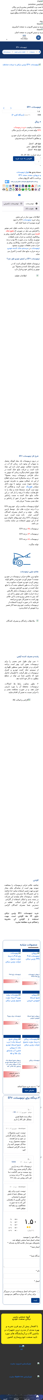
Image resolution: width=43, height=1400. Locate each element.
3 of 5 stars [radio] (31, 1251)
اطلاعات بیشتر (29, 1015)
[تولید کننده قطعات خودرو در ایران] (24, 37)
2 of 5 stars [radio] (34, 1251)
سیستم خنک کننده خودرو (18, 248)
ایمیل (37, 1281)
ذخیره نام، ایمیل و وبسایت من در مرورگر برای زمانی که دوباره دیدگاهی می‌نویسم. (20, 1292)
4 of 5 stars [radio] (28, 1251)
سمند (30, 175)
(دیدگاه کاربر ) (18, 115)
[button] (38, 37)
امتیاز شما (35, 1247)
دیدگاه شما (35, 1256)
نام (38, 1271)
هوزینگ (29, 486)
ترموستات (27, 220)
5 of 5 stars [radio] (24, 1251)
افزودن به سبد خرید (23, 158)
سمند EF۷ (23, 175)
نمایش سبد (29, 1090)
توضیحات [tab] (30, 203)
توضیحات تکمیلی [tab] (11, 203)
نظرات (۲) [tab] (30, 208)
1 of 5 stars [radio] (38, 1251)
